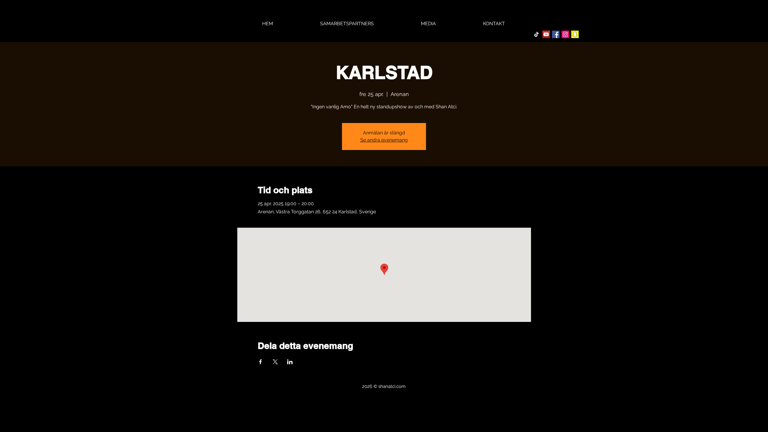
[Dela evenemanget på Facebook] (260, 361)
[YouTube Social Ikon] (546, 34)
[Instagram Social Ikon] (565, 34)
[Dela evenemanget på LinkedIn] (290, 361)
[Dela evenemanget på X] (275, 361)
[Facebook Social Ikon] (556, 34)
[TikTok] (536, 34)
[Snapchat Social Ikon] (575, 34)
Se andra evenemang (384, 140)
